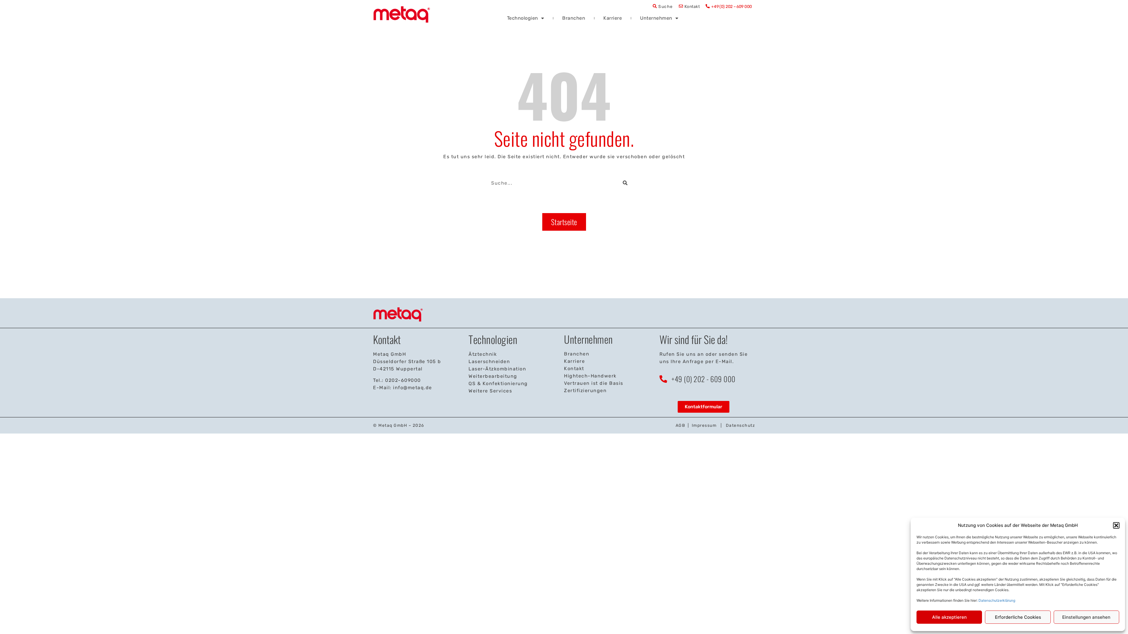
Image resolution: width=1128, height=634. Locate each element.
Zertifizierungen (585, 390)
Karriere (612, 18)
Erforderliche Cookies (1018, 617)
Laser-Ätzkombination (497, 369)
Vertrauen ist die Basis (593, 383)
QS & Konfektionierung (498, 383)
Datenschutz (740, 425)
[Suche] (627, 183)
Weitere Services (490, 391)
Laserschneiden (489, 361)
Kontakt (692, 6)
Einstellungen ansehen (1086, 617)
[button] (1116, 525)
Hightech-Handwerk (590, 376)
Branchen (573, 18)
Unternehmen (656, 18)
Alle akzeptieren (949, 617)
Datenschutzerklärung (996, 600)
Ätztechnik (483, 354)
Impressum (704, 425)
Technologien (522, 18)
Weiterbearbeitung (493, 376)
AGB (680, 425)
